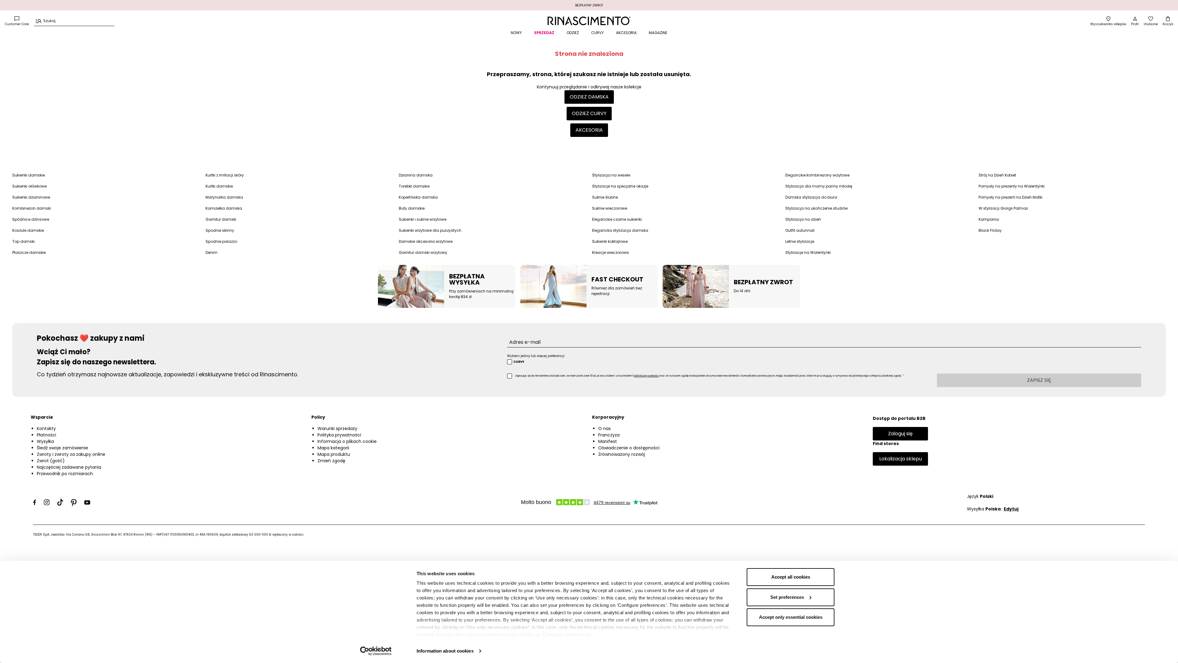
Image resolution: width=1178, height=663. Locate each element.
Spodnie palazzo (221, 241)
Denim (212, 252)
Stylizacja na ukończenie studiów (816, 208)
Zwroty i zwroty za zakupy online (71, 454)
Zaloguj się (900, 433)
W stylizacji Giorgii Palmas (1003, 208)
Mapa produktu (334, 454)
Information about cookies (445, 650)
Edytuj (1011, 509)
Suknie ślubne (605, 197)
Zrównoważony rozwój (621, 454)
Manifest (607, 441)
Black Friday (990, 230)
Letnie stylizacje (799, 241)
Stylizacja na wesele (611, 175)
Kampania (989, 219)
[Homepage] (589, 21)
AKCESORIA (626, 32)
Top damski (23, 241)
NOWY (516, 32)
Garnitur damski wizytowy (423, 252)
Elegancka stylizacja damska (620, 230)
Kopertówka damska (418, 197)
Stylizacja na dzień (803, 219)
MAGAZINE (658, 32)
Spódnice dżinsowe (30, 219)
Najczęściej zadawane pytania (69, 467)
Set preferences (787, 597)
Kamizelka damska (224, 208)
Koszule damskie (28, 230)
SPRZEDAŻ (544, 32)
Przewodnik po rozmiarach (65, 474)
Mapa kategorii (333, 448)
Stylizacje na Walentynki (808, 252)
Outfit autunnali (799, 230)
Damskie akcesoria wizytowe (425, 241)
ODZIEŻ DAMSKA (589, 96)
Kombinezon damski (31, 208)
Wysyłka (45, 441)
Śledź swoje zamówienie (62, 448)
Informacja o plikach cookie (347, 441)
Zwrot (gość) (51, 461)
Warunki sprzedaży (337, 428)
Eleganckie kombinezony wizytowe (817, 175)
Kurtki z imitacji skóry (225, 175)
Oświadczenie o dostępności (629, 448)
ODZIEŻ (573, 32)
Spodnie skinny (220, 230)
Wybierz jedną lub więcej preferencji (535, 356)
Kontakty (46, 428)
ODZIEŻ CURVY (589, 113)
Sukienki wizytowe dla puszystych (430, 230)
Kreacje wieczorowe (610, 252)
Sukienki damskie (28, 175)
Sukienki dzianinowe (31, 197)
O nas (604, 428)
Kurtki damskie (219, 186)
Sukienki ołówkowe (29, 186)
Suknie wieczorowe (609, 208)
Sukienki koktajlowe (610, 241)
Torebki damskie (414, 186)
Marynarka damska (224, 197)
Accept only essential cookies (790, 617)
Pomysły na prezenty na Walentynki (1012, 186)
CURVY (597, 32)
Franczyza (609, 435)
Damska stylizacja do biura (811, 197)
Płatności (46, 435)
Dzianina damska (416, 175)
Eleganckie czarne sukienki (617, 219)
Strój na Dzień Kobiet (997, 175)
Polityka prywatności (339, 435)
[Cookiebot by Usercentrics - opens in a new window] (376, 651)
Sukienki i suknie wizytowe (422, 219)
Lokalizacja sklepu (900, 458)
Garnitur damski (221, 219)
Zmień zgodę (331, 461)
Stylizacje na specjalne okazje (620, 186)
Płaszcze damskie (29, 252)
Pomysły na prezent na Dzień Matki (1010, 197)
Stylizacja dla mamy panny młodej (818, 186)
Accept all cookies (790, 577)
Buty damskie (412, 208)
